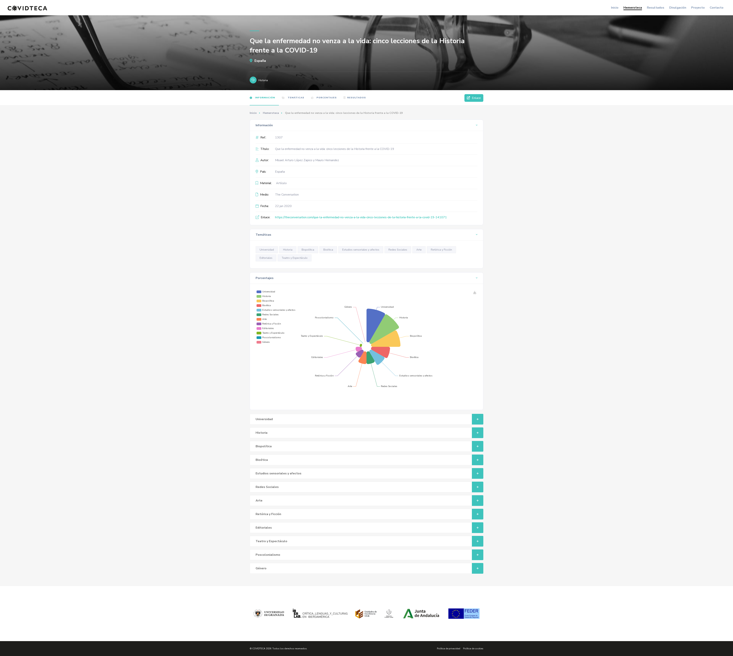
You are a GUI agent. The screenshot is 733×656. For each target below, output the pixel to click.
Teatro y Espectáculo (295, 258)
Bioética (328, 250)
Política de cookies (473, 648)
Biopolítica (308, 250)
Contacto (716, 8)
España (259, 60)
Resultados (655, 8)
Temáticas (295, 97)
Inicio (614, 8)
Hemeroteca (632, 8)
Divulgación (677, 8)
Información (264, 97)
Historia (287, 250)
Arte (419, 250)
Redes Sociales (397, 250)
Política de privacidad (448, 648)
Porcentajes (326, 97)
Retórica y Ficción (441, 250)
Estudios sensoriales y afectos (360, 250)
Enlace (476, 98)
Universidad (267, 250)
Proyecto (698, 8)
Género (261, 568)
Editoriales (266, 258)
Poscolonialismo (268, 555)
